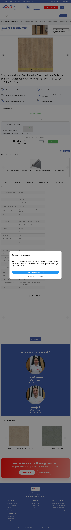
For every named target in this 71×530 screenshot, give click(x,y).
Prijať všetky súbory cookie (35, 272)
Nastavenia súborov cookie (35, 276)
